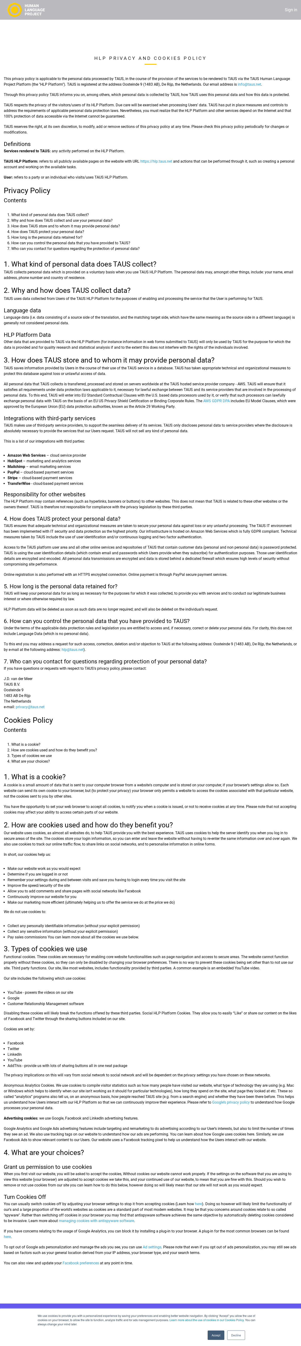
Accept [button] (216, 1335)
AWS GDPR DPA (216, 401)
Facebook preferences (81, 1263)
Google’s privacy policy (231, 1102)
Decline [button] (236, 1335)
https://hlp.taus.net (156, 161)
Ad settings (152, 1247)
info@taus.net (249, 84)
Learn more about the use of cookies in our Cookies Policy (207, 1320)
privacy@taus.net (30, 707)
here (198, 1204)
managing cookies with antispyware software (96, 1221)
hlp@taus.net (72, 649)
